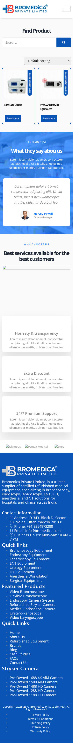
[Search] (63, 42)
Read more (13, 118)
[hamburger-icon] (66, 9)
